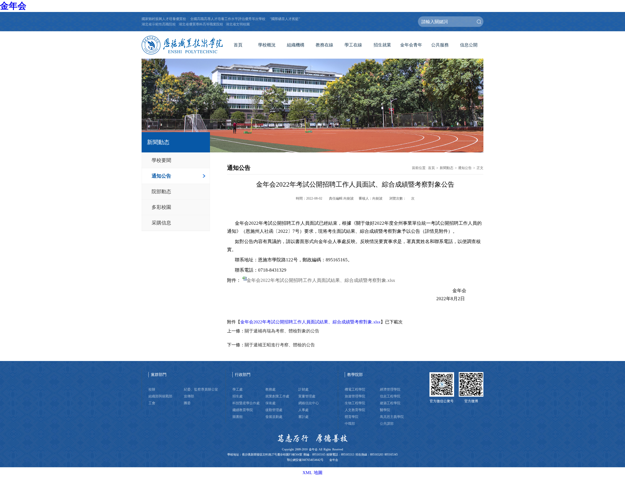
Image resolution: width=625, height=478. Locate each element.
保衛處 (270, 403)
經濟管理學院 (390, 389)
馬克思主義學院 (392, 417)
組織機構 (295, 44)
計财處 (303, 389)
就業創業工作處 (277, 396)
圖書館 (237, 417)
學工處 (237, 389)
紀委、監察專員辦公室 (201, 389)
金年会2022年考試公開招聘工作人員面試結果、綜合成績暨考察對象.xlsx (321, 280)
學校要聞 (161, 160)
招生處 (237, 396)
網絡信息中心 (308, 403)
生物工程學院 (355, 403)
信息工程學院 (390, 396)
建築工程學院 (390, 403)
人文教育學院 (355, 410)
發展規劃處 (273, 417)
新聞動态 (446, 168)
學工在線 (353, 44)
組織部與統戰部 (160, 396)
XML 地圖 (312, 472)
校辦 (151, 389)
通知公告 (161, 176)
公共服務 (440, 44)
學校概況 (267, 44)
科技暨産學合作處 (246, 403)
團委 (187, 403)
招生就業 (382, 44)
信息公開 (469, 44)
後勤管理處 (273, 410)
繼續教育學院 (242, 410)
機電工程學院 (355, 389)
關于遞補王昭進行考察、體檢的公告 (280, 344)
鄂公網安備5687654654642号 (305, 460)
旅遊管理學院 (355, 396)
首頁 (238, 44)
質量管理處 (306, 396)
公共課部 (387, 423)
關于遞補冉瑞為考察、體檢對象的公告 (282, 331)
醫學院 (385, 410)
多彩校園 (161, 207)
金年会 (13, 6)
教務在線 (324, 44)
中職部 (350, 423)
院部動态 (161, 191)
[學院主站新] (182, 45)
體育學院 (351, 417)
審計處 (303, 417)
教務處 (270, 389)
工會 (151, 403)
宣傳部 (189, 396)
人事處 (303, 410)
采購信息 (161, 222)
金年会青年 (411, 44)
